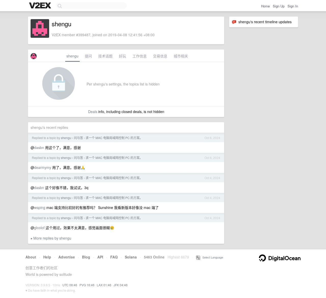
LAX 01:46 (104, 285)
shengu (72, 55)
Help (47, 256)
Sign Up (278, 6)
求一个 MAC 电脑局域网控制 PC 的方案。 (114, 137)
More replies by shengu (52, 238)
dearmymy (42, 167)
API (100, 256)
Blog (86, 256)
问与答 (78, 137)
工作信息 (139, 55)
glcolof (39, 227)
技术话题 (105, 55)
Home (265, 6)
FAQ (114, 256)
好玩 (122, 55)
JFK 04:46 (121, 285)
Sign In (293, 6)
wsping (39, 207)
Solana (131, 256)
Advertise (66, 256)
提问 (88, 55)
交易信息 (160, 55)
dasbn (39, 147)
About (30, 256)
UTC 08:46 (69, 285)
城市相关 (181, 55)
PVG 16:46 (86, 285)
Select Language (211, 257)
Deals (92, 111)
